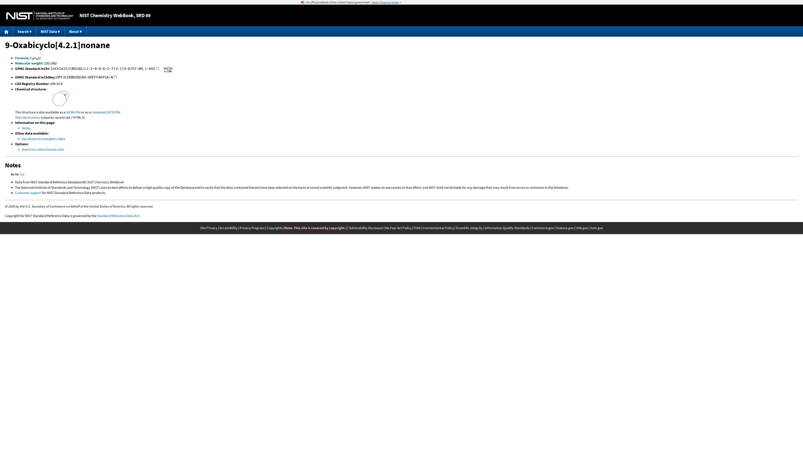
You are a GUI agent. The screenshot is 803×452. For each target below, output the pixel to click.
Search (23, 31)
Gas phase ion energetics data (43, 138)
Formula (21, 58)
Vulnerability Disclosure (366, 228)
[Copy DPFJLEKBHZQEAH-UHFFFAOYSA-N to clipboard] (115, 78)
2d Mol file (73, 112)
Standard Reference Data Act (118, 215)
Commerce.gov (543, 228)
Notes (26, 128)
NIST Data (49, 31)
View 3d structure (27, 117)
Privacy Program (252, 228)
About (74, 31)
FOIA (417, 228)
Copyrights (275, 228)
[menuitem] (6, 31)
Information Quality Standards (507, 228)
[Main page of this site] (6, 31)
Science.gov (565, 228)
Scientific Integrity (469, 228)
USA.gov (582, 228)
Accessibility (229, 228)
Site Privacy (208, 228)
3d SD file (113, 112)
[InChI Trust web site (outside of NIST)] (168, 72)
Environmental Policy (438, 228)
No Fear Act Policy (398, 228)
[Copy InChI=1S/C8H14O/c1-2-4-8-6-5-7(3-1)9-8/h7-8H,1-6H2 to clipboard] (157, 69)
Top (22, 174)
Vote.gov (596, 228)
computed (98, 112)
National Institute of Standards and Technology (39, 15)
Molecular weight (28, 63)
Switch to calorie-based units (43, 149)
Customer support (28, 192)
